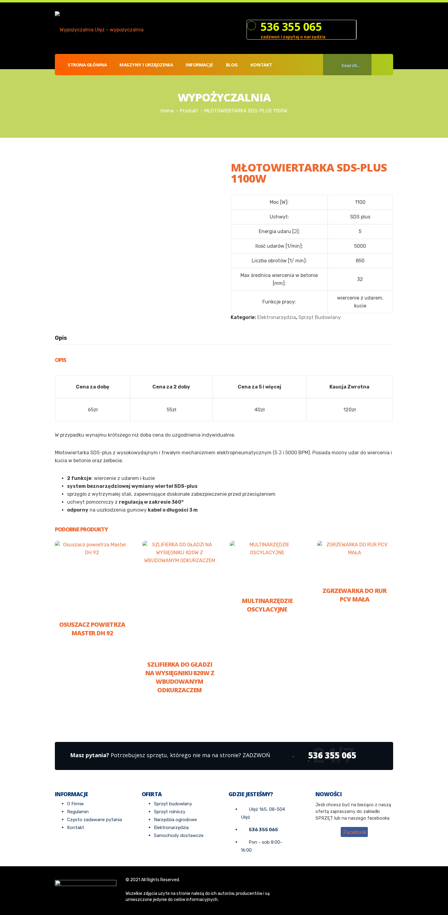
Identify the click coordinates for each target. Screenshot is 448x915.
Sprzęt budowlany (319, 317)
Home (167, 111)
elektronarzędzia (276, 317)
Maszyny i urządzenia (146, 65)
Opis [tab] (61, 338)
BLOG (232, 65)
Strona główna (87, 65)
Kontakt (261, 65)
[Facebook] (364, 30)
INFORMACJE (199, 65)
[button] (385, 64)
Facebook (355, 832)
